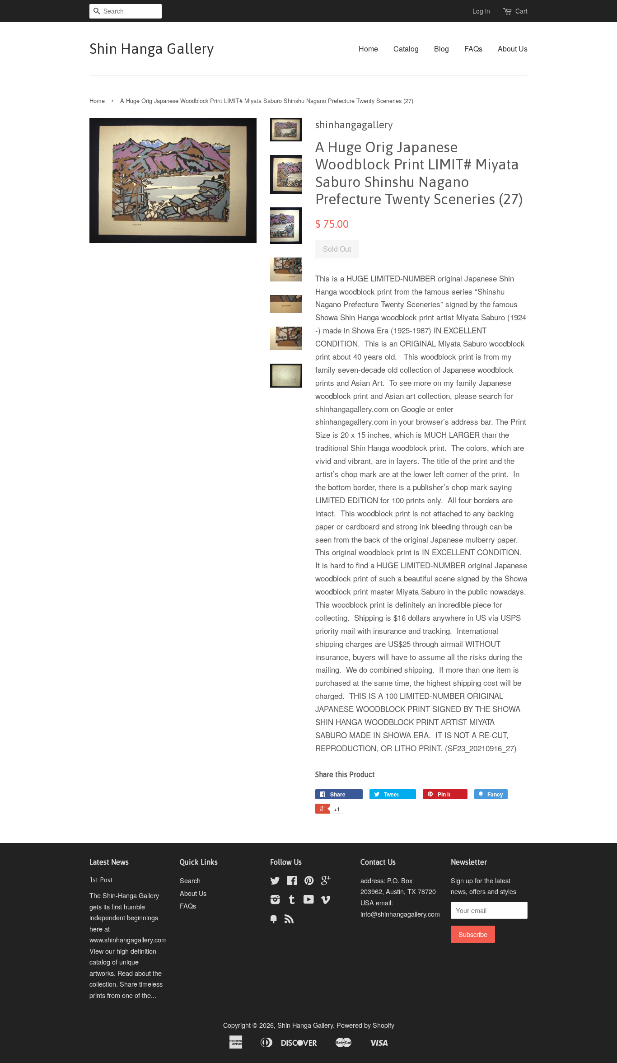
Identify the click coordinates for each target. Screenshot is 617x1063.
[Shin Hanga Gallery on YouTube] (309, 900)
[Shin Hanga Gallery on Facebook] (292, 881)
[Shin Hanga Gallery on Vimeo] (326, 900)
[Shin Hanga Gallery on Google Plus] (326, 881)
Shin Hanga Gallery (151, 48)
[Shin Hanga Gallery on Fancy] (273, 920)
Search (190, 880)
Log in (481, 10)
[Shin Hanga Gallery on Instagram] (275, 900)
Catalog (406, 48)
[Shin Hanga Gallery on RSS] (289, 920)
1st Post (101, 880)
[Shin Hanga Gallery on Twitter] (275, 881)
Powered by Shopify (365, 1025)
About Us (513, 48)
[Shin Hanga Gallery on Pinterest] (309, 881)
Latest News (109, 862)
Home (368, 48)
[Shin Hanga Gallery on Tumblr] (292, 900)
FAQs (473, 48)
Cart (521, 10)
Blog (441, 48)
